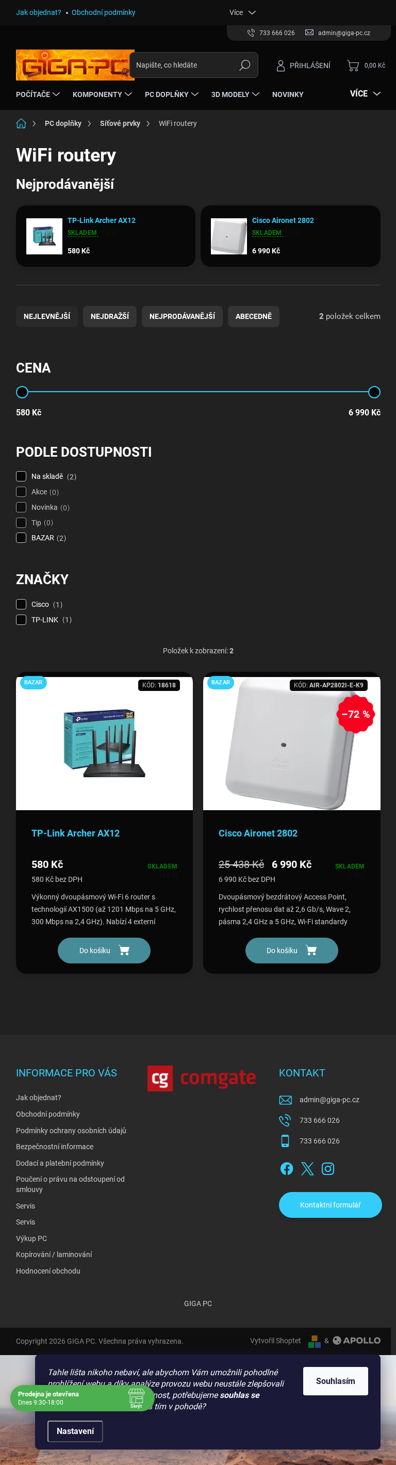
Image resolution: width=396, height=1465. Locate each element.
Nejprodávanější (182, 316)
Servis (25, 1206)
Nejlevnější (47, 316)
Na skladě (52, 476)
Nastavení (75, 1431)
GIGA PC (198, 1303)
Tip (41, 523)
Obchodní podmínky (104, 12)
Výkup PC (31, 1238)
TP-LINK (50, 620)
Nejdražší (110, 316)
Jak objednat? (38, 12)
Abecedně (254, 316)
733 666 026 (320, 1120)
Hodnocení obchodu (48, 1271)
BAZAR (47, 538)
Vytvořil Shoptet (275, 1341)
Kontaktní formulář (330, 1205)
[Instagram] (328, 1166)
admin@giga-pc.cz (329, 1100)
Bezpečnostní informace (54, 1146)
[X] (307, 1166)
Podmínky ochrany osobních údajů (71, 1130)
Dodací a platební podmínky (60, 1163)
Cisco (45, 604)
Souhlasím (335, 1381)
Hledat (244, 65)
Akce (43, 492)
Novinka (49, 507)
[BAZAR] (104, 748)
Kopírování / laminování (54, 1254)
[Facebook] (286, 1166)
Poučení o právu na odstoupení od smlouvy (70, 1184)
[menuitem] (39, 94)
